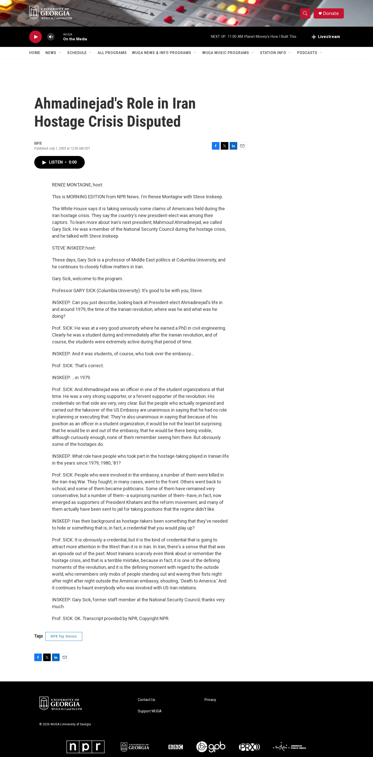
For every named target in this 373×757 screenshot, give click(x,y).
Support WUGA (150, 711)
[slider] (59, 36)
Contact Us (146, 700)
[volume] (50, 37)
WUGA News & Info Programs (161, 53)
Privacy (210, 700)
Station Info (273, 53)
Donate (331, 13)
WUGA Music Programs (225, 53)
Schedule (77, 53)
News (50, 53)
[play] (35, 37)
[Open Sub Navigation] (60, 53)
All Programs (112, 53)
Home (34, 53)
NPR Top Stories (64, 636)
